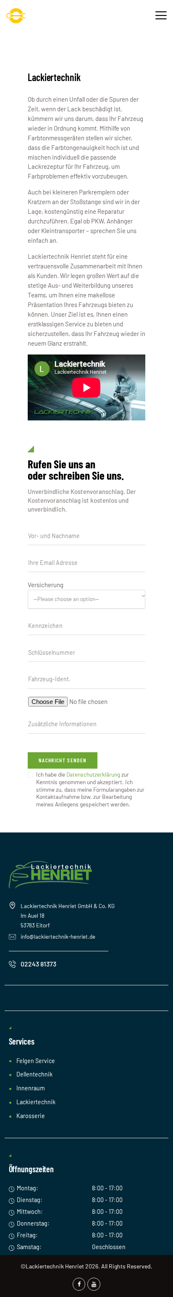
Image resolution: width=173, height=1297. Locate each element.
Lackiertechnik (35, 1101)
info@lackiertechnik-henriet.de (58, 936)
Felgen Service (35, 1060)
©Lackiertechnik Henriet (52, 1266)
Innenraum (30, 1088)
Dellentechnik (34, 1074)
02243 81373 (38, 964)
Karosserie (30, 1115)
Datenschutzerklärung (93, 774)
